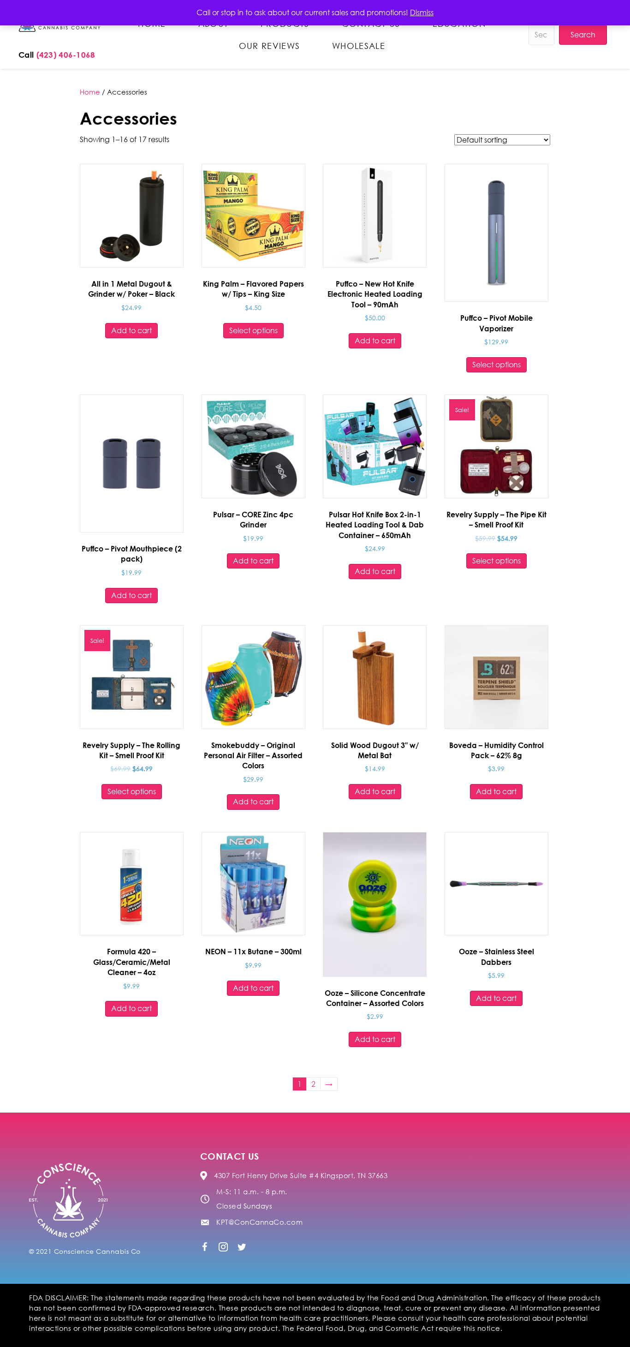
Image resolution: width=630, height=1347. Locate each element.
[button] (204, 1246)
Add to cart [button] (131, 330)
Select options (253, 330)
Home (90, 92)
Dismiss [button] (422, 12)
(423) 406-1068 (65, 55)
